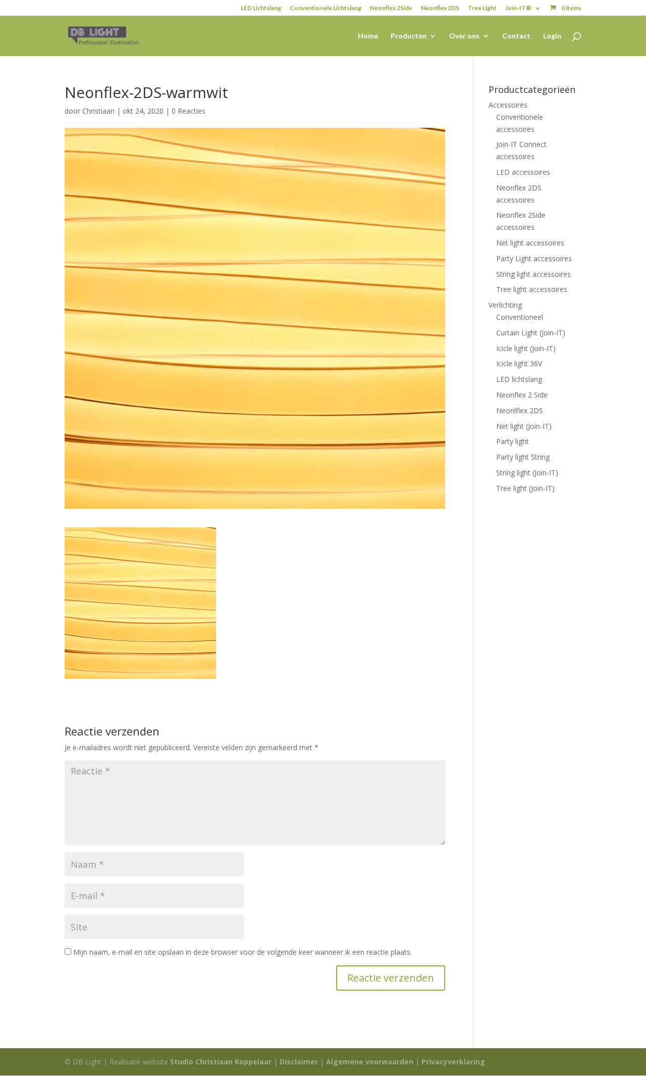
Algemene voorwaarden (369, 1061)
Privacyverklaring (453, 1061)
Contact (516, 36)
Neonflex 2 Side (522, 395)
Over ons (464, 36)
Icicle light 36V (519, 363)
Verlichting (505, 305)
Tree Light (482, 8)
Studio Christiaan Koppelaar (221, 1061)
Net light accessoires (530, 243)
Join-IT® (518, 8)
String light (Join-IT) (527, 472)
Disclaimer (299, 1061)
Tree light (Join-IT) (525, 488)
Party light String (523, 457)
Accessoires (508, 105)
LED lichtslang (519, 379)
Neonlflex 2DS (519, 410)
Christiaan (98, 111)
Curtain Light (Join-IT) (530, 332)
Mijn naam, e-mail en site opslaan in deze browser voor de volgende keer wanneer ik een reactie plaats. (242, 952)
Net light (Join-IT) (524, 426)
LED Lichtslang (261, 8)
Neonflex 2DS (440, 8)
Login (552, 36)
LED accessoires (523, 172)
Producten (408, 36)
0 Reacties (188, 111)
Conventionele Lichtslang (325, 8)
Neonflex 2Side (391, 8)
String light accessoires (533, 274)
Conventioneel (519, 317)
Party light (512, 441)
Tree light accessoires (531, 289)
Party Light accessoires (534, 258)
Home (368, 36)
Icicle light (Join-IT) (526, 348)
